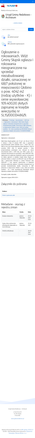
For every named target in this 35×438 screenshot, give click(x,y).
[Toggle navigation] (33, 2)
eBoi (9, 35)
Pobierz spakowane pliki (8, 195)
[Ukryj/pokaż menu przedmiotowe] (2, 2)
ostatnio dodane (18, 23)
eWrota (10, 42)
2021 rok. (26, 120)
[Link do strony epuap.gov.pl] (12, 5)
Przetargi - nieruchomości (16, 120)
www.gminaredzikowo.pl (17, 418)
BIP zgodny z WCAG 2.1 (27, 429)
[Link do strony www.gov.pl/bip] (3, 5)
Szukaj (31, 29)
